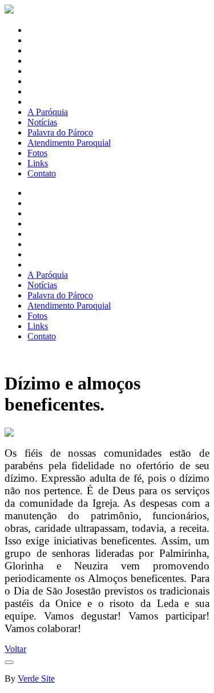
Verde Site (36, 678)
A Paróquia (47, 112)
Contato (41, 173)
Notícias (42, 122)
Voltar (15, 649)
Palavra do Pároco (60, 132)
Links (37, 163)
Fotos (37, 153)
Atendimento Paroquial (69, 142)
